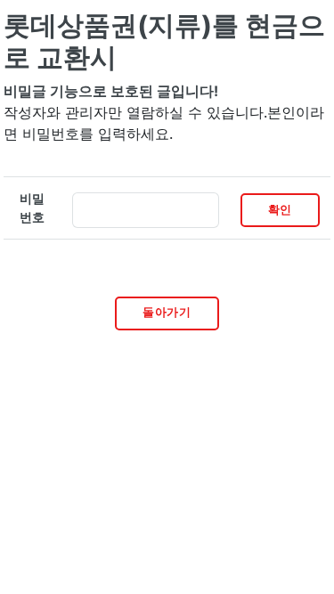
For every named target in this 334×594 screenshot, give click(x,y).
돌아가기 (167, 312)
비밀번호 (32, 208)
